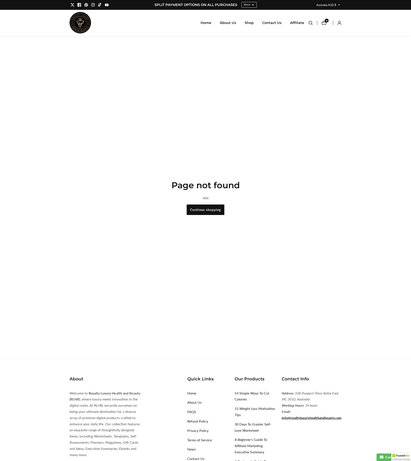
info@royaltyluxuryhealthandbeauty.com (311, 418)
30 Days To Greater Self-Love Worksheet (253, 427)
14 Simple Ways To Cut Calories (252, 396)
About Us (228, 23)
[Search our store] (312, 23)
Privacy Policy (197, 430)
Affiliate (297, 23)
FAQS (191, 412)
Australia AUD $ (326, 5)
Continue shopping (205, 210)
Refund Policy (197, 421)
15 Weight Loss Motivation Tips (255, 411)
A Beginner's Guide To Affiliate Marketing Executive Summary (251, 445)
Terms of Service (199, 440)
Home (206, 23)
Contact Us (271, 23)
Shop (249, 23)
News (191, 449)
